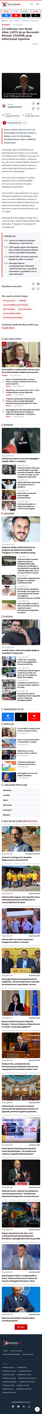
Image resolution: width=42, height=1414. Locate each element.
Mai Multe (21, 1327)
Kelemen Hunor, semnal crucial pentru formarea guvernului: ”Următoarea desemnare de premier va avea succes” (20, 1194)
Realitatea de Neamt (25, 1371)
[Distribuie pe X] (38, 109)
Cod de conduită (28, 1354)
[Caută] (31, 4)
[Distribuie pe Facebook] (38, 104)
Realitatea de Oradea (9, 1378)
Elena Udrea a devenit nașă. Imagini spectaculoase (26, 495)
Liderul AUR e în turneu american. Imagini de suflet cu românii (23, 257)
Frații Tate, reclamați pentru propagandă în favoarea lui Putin (27, 662)
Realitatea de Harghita (10, 1382)
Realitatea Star (22, 1367)
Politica (17, 21)
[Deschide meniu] (37, 4)
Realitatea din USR (8, 1375)
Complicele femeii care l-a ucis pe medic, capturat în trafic (28, 685)
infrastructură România (13, 317)
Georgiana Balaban (32, 854)
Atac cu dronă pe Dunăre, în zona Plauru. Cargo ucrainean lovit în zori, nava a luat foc (21, 381)
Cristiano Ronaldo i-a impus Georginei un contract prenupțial (26, 506)
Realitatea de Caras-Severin (27, 1378)
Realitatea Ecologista (9, 1371)
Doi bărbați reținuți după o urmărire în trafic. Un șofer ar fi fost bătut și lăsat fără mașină (28, 673)
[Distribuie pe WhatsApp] (33, 109)
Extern (8, 406)
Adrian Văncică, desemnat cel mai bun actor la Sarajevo (28, 484)
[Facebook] (6, 15)
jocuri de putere (25, 309)
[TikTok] (35, 15)
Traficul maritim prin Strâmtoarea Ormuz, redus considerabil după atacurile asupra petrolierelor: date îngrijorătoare (21, 402)
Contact (5, 1351)
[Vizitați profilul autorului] (4, 106)
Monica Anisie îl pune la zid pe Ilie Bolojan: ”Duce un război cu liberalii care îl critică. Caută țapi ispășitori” (21, 1024)
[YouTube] (16, 15)
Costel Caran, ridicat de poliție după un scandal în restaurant (20, 651)
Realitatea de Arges (23, 1385)
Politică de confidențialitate (11, 1354)
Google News (8, 327)
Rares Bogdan (9, 309)
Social (8, 386)
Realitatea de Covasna (24, 1375)
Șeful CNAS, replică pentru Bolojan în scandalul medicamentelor (28, 580)
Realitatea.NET (15, 107)
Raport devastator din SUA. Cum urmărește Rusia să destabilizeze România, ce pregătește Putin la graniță (21, 1236)
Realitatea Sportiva (9, 1367)
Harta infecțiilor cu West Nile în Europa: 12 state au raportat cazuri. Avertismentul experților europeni (28, 608)
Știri (11, 21)
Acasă (5, 21)
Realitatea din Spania (9, 1392)
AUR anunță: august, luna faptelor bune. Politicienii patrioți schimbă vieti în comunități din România (23, 250)
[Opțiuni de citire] (37, 1409)
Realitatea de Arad (8, 1385)
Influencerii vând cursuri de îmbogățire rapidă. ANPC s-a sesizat (20, 460)
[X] (26, 15)
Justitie (9, 395)
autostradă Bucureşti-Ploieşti (15, 305)
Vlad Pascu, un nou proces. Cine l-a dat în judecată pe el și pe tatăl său (22, 391)
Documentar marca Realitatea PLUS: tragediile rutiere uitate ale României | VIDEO (28, 697)
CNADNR (22, 300)
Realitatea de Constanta (26, 1382)
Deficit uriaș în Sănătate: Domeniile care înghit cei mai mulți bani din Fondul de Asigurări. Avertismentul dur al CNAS (28, 593)
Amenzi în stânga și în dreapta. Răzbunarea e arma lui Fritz (22, 241)
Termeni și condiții (16, 1351)
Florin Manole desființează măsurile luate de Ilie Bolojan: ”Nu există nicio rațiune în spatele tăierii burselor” (19, 1151)
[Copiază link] (33, 104)
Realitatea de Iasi (8, 1389)
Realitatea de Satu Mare (23, 1389)
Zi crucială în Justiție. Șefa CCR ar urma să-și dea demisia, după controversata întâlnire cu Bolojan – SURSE (20, 372)
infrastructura (9, 300)
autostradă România (12, 313)
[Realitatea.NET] (11, 4)
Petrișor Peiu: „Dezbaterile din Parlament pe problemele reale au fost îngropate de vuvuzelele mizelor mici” (20, 1067)
